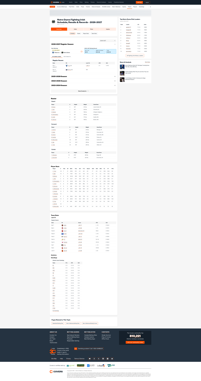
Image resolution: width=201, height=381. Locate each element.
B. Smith (53, 117)
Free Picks (71, 6)
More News (147, 62)
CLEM (54, 288)
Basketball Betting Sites (58, 323)
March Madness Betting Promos (90, 323)
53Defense (128, 35)
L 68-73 (80, 236)
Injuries (124, 6)
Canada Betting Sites (90, 335)
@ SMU (65, 242)
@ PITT (65, 236)
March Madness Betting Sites (72, 323)
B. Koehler (53, 137)
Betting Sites (89, 332)
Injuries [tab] (108, 29)
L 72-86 (80, 250)
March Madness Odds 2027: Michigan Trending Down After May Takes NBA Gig (137, 66)
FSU (65, 245)
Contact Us (53, 335)
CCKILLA (128, 38)
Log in (147, 2)
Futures (88, 6)
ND (53, 273)
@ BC (65, 225)
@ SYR (65, 250)
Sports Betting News (73, 337)
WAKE (54, 295)
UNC (54, 270)
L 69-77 (80, 225)
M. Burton (55, 176)
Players (135, 6)
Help (61, 358)
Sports (70, 2)
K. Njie (52, 142)
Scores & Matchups (62, 6)
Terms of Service (79, 358)
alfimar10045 (129, 32)
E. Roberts (53, 112)
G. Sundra (55, 191)
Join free (139, 2)
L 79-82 (80, 245)
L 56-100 (80, 233)
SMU (54, 303)
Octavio (128, 46)
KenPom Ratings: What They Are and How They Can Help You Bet (136, 72)
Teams (129, 6)
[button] (115, 44)
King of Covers (106, 337)
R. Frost (54, 201)
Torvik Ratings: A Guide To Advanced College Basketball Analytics (135, 78)
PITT (54, 298)
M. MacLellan (54, 139)
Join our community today (135, 342)
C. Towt (53, 144)
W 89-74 (80, 239)
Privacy (68, 358)
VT (53, 285)
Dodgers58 (128, 29)
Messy (127, 40)
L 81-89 (80, 242)
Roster (78, 33)
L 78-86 (80, 228)
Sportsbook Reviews (73, 335)
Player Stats (86, 33)
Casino (110, 2)
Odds (76, 2)
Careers (52, 337)
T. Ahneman (54, 155)
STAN (65, 228)
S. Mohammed (56, 188)
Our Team (52, 339)
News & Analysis (96, 6)
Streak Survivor (106, 335)
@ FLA (69, 69)
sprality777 (128, 27)
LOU (54, 293)
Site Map (54, 358)
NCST (65, 231)
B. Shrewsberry (54, 114)
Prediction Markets (119, 2)
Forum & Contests (101, 2)
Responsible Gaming (73, 341)
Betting (86, 2)
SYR (53, 283)
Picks (81, 2)
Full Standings (56, 310)
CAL (53, 305)
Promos (93, 2)
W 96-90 (81, 230)
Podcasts (70, 339)
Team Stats (94, 33)
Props (82, 6)
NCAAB (52, 6)
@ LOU (65, 247)
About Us (53, 332)
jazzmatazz (128, 51)
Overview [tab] (59, 29)
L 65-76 (80, 247)
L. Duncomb (54, 157)
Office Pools (105, 339)
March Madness (116, 6)
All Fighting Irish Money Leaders (135, 55)
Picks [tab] (91, 29)
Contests (105, 332)
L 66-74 (88, 65)
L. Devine (53, 129)
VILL (69, 65)
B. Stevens (53, 119)
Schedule (72, 33)
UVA (53, 290)
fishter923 (128, 48)
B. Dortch (53, 134)
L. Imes (52, 109)
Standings (141, 6)
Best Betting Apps (89, 339)
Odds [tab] (75, 29)
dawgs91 (128, 43)
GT (64, 239)
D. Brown (53, 107)
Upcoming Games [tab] (56, 56)
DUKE (65, 233)
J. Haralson (55, 198)
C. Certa (54, 183)
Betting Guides (73, 332)
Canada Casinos (89, 337)
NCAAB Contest (106, 6)
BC (53, 265)
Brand (51, 341)
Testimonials (53, 342)
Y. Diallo (53, 132)
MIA (53, 267)
